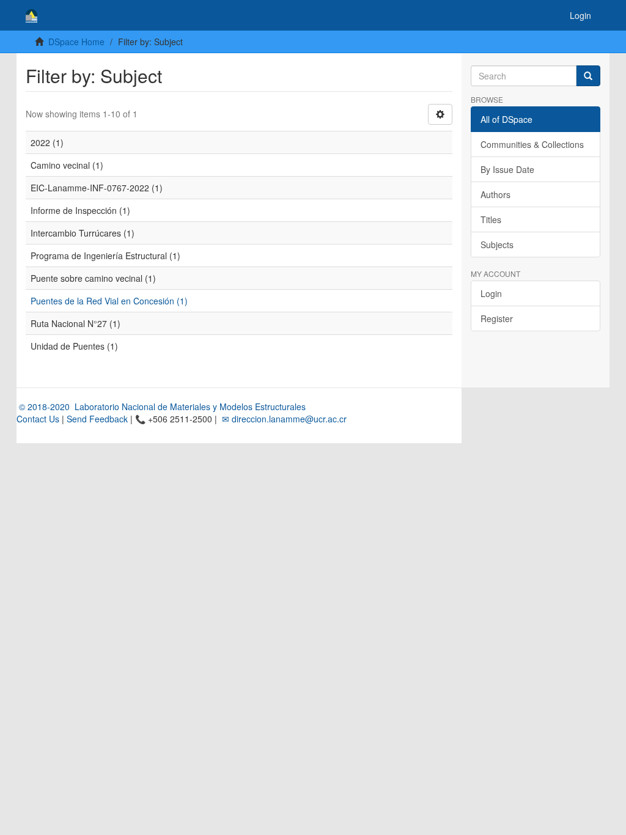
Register (497, 318)
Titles (491, 219)
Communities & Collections (532, 144)
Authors (495, 194)
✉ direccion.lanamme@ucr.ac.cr (283, 419)
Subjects (497, 244)
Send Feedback (97, 419)
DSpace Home (76, 41)
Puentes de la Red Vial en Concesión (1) (109, 301)
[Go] (588, 75)
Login (491, 293)
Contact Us (38, 419)
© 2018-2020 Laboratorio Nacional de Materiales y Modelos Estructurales (161, 406)
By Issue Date (507, 169)
